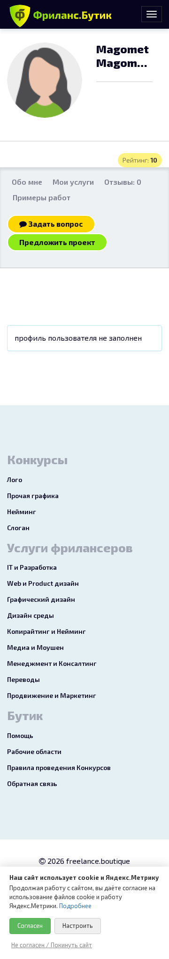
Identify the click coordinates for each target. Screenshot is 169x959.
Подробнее (75, 906)
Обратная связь (32, 783)
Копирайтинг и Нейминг (46, 631)
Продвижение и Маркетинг (51, 695)
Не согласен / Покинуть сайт (51, 945)
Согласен (30, 925)
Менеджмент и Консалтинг (52, 663)
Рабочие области (34, 751)
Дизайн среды (30, 615)
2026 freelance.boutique (88, 860)
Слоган (18, 528)
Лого (14, 479)
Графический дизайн (41, 599)
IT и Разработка (32, 567)
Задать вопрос (55, 223)
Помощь (20, 735)
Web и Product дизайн (43, 583)
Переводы (23, 679)
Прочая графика (33, 496)
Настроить (77, 925)
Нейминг (21, 512)
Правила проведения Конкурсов (59, 767)
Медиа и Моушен (35, 647)
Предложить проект (57, 242)
